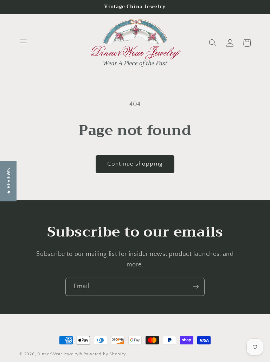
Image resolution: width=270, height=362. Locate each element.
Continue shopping (135, 164)
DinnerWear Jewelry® (59, 354)
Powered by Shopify (105, 354)
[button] (23, 42)
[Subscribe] (195, 287)
